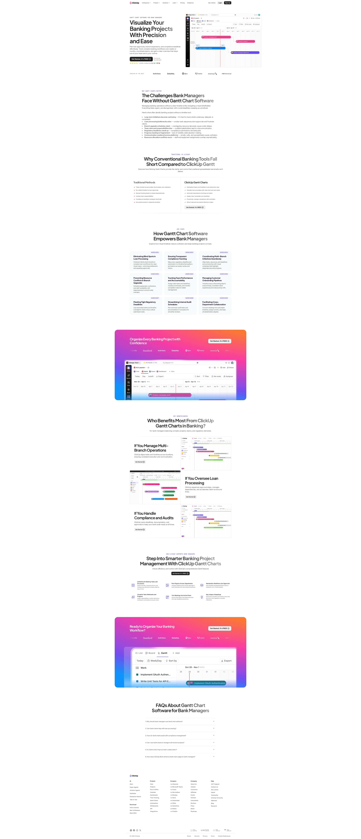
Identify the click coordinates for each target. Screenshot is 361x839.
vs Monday (173, 795)
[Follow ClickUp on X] (140, 830)
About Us (194, 784)
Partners (193, 798)
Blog (212, 803)
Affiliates (193, 792)
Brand (192, 808)
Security (196, 836)
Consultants (194, 800)
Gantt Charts (154, 800)
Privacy (205, 836)
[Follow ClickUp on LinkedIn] (131, 830)
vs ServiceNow (175, 792)
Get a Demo (214, 789)
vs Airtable (173, 811)
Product (152, 781)
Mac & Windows (135, 810)
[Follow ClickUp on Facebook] (134, 830)
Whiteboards (154, 806)
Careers (193, 787)
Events (193, 795)
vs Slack (173, 798)
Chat (151, 784)
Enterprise (190, 3)
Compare (173, 781)
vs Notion (173, 808)
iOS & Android (134, 807)
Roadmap (194, 811)
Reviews (193, 803)
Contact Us (214, 787)
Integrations (154, 811)
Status (189, 836)
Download (133, 804)
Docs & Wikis (154, 789)
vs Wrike (173, 803)
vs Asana (173, 789)
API (151, 808)
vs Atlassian (174, 784)
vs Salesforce (174, 806)
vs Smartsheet (174, 800)
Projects (152, 787)
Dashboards (154, 795)
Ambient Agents (135, 790)
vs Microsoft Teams (176, 787)
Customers (194, 789)
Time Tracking (154, 798)
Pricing (182, 3)
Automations (154, 803)
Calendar (153, 792)
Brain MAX (133, 813)
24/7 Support (215, 784)
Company (194, 781)
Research (214, 806)
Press (192, 806)
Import (213, 792)
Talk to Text (133, 799)
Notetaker (133, 793)
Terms (213, 836)
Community (214, 795)
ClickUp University (217, 798)
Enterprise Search (135, 796)
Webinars (214, 800)
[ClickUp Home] (134, 2)
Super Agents (134, 787)
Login (220, 3)
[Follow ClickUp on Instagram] (137, 830)
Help (212, 781)
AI (130, 781)
